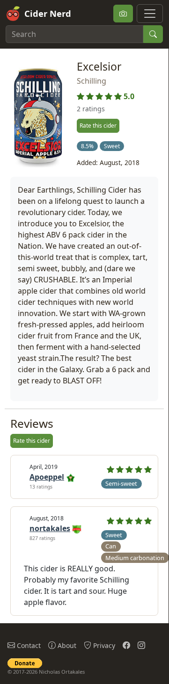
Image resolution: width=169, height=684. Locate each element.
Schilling (91, 81)
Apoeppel (46, 477)
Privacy (103, 645)
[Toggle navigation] (150, 13)
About (66, 645)
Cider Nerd (47, 13)
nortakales (49, 528)
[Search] (153, 34)
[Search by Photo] (123, 13)
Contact (28, 645)
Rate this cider (98, 126)
